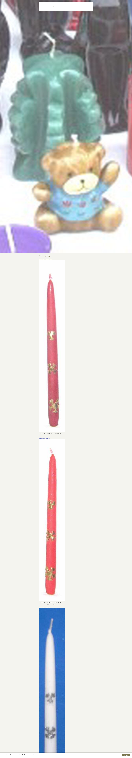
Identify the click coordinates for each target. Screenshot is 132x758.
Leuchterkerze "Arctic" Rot (44, 438)
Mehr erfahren (36, 754)
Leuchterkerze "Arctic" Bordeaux (45, 259)
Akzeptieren (126, 755)
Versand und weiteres (61, 435)
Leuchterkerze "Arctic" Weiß (44, 607)
